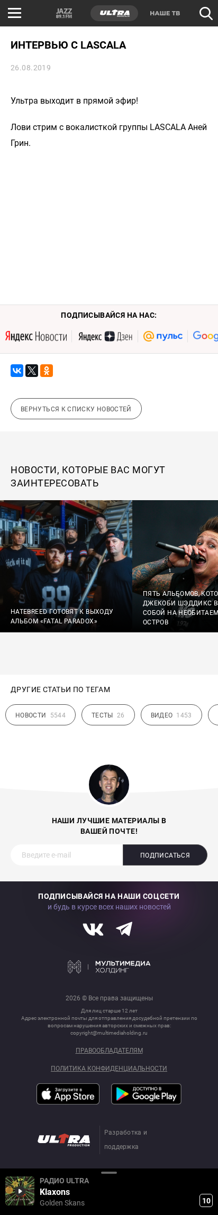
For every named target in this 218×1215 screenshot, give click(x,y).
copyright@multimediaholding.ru (109, 1033)
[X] (31, 370)
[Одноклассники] (46, 370)
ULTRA (114, 13)
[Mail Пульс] (163, 336)
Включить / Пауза (19, 1190)
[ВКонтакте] (17, 370)
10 (206, 1200)
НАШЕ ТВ (164, 13)
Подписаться (165, 855)
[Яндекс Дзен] (105, 336)
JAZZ (64, 13)
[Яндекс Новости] (36, 336)
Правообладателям (109, 1050)
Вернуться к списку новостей (76, 409)
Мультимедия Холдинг (109, 966)
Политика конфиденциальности (109, 1068)
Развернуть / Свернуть (109, 1172)
